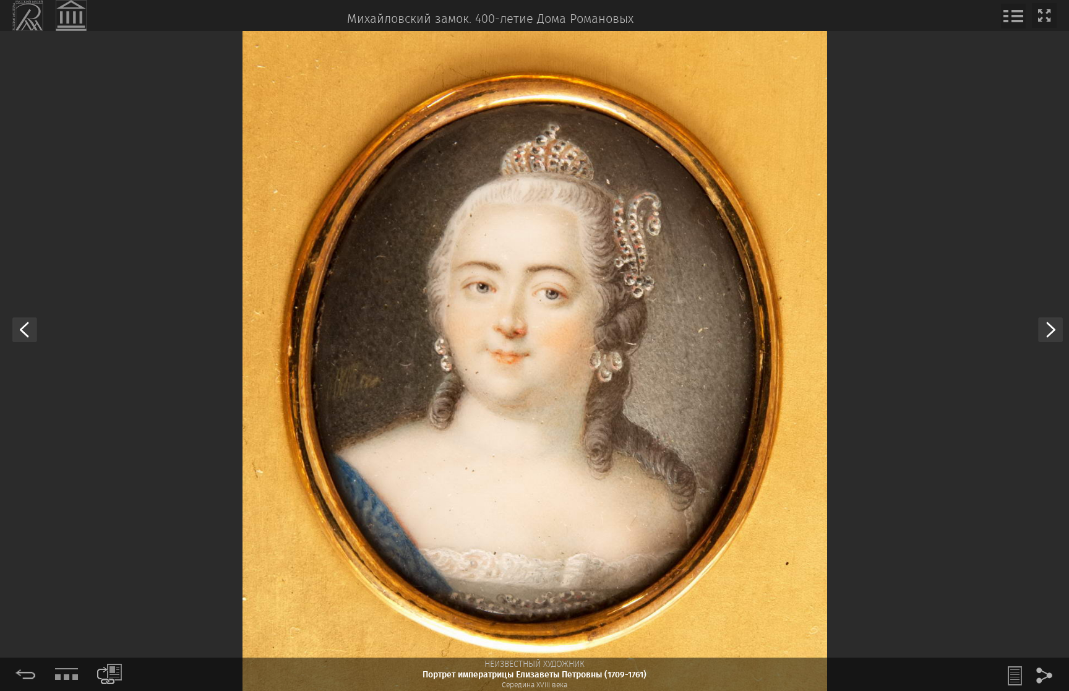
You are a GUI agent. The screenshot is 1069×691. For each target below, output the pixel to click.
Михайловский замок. (409, 19)
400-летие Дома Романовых (554, 19)
